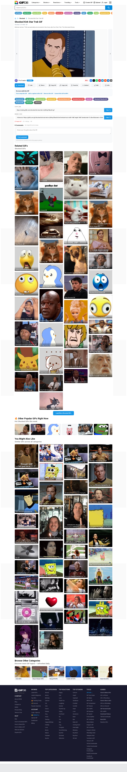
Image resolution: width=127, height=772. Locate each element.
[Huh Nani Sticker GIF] (51, 276)
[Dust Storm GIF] (27, 13)
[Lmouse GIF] (26, 158)
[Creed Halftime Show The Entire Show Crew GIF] (76, 536)
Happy (60, 692)
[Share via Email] (111, 80)
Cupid (74, 695)
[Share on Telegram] (102, 80)
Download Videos (105, 714)
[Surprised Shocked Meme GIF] (26, 359)
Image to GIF (90, 724)
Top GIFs (33, 698)
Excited (61, 706)
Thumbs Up (62, 708)
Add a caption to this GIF (35, 93)
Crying (60, 711)
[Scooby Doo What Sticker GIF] (76, 336)
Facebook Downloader (90, 757)
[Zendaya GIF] (77, 13)
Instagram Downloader (90, 750)
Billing (33, 723)
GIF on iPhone (104, 695)
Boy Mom (75, 732)
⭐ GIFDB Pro (35, 715)
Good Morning (63, 730)
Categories (35, 2)
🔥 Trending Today (36, 700)
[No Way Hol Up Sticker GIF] (51, 335)
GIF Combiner (90, 719)
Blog (16, 701)
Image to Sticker (91, 730)
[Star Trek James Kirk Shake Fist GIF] (76, 453)
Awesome (75, 714)
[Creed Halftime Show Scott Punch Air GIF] (76, 552)
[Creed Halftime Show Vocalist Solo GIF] (26, 521)
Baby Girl (75, 722)
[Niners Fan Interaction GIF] (26, 583)
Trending (67, 2)
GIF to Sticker (90, 727)
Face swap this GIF (21, 93)
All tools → (90, 692)
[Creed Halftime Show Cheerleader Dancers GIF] (76, 601)
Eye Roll (61, 732)
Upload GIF (34, 717)
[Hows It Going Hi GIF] (26, 203)
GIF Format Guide (105, 708)
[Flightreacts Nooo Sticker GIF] (26, 308)
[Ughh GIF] (83, 13)
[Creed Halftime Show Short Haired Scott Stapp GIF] (51, 585)
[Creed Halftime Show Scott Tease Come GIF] (51, 640)
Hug (60, 724)
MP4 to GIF (89, 700)
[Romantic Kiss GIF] (105, 13)
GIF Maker (89, 698)
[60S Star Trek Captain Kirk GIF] (100, 453)
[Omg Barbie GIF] (76, 312)
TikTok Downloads (105, 716)
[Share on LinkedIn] (108, 80)
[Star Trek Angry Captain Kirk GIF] (26, 478)
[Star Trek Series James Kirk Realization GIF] (51, 493)
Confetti (75, 706)
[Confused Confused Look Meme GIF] (26, 333)
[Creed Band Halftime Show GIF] (51, 453)
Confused (61, 714)
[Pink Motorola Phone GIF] (26, 607)
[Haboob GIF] (51, 13)
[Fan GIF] (26, 552)
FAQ (16, 719)
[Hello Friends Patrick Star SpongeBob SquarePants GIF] (100, 557)
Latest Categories (36, 695)
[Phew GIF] (44, 13)
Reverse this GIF (48, 93)
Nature (47, 732)
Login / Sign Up (35, 712)
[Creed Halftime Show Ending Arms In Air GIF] (51, 621)
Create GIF (89, 2)
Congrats (61, 727)
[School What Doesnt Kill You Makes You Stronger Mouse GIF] (51, 225)
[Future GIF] (90, 13)
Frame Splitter (90, 716)
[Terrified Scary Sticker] (53, 429)
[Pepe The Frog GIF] (101, 429)
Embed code (18, 114)
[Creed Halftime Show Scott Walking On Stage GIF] (26, 567)
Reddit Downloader (92, 753)
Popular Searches (36, 706)
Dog (46, 714)
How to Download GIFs (21, 721)
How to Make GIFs (105, 692)
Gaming (47, 719)
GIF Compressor (91, 703)
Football (75, 703)
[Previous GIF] (17, 53)
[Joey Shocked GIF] (76, 287)
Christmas (75, 700)
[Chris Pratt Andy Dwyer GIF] (51, 383)
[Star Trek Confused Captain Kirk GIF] (100, 475)
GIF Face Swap (91, 695)
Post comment (22, 137)
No (60, 716)
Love (46, 727)
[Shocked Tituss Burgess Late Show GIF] (76, 376)
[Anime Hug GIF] (68, 13)
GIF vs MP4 (103, 711)
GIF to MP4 (89, 708)
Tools (76, 2)
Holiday (47, 724)
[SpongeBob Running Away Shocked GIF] (100, 516)
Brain (74, 716)
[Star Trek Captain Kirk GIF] (26, 456)
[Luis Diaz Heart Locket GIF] (51, 602)
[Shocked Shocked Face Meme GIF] (76, 260)
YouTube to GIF (91, 738)
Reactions (56, 2)
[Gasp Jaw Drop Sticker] (69, 429)
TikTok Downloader (92, 743)
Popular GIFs (18, 732)
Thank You (62, 700)
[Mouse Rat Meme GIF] (76, 234)
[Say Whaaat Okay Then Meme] (22, 429)
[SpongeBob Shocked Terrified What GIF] (51, 471)
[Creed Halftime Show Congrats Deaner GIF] (76, 511)
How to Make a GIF (20, 727)
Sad (60, 695)
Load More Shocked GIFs (63, 413)
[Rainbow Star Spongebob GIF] (51, 568)
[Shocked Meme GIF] (100, 327)
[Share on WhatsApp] (96, 80)
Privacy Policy (18, 709)
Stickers (46, 2)
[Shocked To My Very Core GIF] (26, 382)
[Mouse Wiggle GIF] (100, 214)
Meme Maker (90, 722)
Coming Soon (76, 724)
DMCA (16, 707)
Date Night (75, 727)
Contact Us (18, 704)
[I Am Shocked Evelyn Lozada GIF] (100, 240)
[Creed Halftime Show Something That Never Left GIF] (26, 536)
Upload (98, 2)
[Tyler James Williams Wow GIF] (100, 261)
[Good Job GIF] (59, 13)
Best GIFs (103, 719)
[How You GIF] (51, 251)
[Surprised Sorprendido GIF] (51, 305)
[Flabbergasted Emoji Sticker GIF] (26, 259)
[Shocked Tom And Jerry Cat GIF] (51, 401)
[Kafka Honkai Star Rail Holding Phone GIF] (26, 641)
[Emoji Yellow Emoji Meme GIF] (100, 306)
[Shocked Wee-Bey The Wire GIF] (100, 344)
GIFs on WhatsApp (105, 703)
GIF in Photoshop (105, 698)
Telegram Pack (90, 735)
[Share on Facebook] (91, 80)
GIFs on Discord (104, 706)
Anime (47, 695)
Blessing (75, 730)
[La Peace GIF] (18, 13)
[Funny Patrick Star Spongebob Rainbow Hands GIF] (100, 609)
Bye (60, 722)
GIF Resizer (90, 706)
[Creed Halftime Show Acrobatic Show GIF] (76, 472)
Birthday (47, 698)
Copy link (18, 106)
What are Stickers (19, 729)
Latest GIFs (34, 692)
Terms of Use (18, 712)
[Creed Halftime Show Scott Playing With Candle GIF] (51, 522)
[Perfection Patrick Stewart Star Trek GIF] (76, 569)
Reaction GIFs (104, 722)
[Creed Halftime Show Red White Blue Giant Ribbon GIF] (76, 617)
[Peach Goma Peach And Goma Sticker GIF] (51, 361)
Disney (47, 711)
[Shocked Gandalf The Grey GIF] (100, 365)
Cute (46, 706)
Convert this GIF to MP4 (61, 93)
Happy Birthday (49, 722)
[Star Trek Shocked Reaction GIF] (100, 495)
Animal (47, 692)
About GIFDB (18, 699)
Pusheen (47, 735)
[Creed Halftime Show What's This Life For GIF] (51, 549)
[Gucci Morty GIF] (36, 13)
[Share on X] (94, 80)
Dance (47, 708)
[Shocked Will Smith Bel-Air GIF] (76, 358)
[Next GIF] (110, 53)
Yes (60, 719)
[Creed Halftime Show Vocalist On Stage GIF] (76, 586)
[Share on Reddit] (105, 80)
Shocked (22, 18)
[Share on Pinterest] (99, 80)
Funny (46, 716)
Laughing (61, 703)
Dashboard (34, 720)
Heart (74, 708)
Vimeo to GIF (90, 740)
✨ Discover (34, 703)
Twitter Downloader (92, 746)
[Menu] (110, 2)
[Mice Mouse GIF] (26, 230)
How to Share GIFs (20, 724)
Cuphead (75, 698)
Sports (47, 738)
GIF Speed (89, 714)
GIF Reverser (90, 711)
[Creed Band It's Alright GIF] (100, 538)
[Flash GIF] (96, 13)
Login (105, 2)
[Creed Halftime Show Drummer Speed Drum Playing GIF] (100, 627)
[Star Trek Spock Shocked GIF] (26, 501)
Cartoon (47, 700)
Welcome (61, 738)
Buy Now (75, 735)
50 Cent (75, 738)
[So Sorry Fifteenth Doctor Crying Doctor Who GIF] (76, 487)
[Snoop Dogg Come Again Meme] (85, 429)
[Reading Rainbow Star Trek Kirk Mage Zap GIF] (100, 576)
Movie (46, 730)
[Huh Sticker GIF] (26, 283)
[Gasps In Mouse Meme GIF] (76, 212)
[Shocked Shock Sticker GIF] (100, 282)
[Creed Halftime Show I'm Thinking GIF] (100, 593)
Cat (46, 703)
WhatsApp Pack (91, 732)
